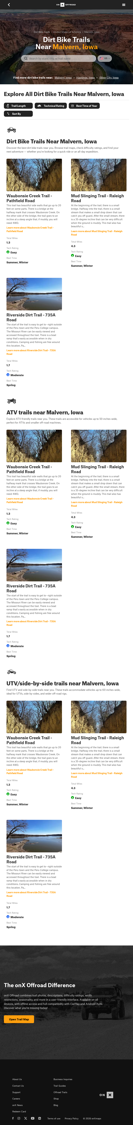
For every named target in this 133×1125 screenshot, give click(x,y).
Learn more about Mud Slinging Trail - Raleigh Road (98, 213)
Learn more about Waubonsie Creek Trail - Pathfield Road (34, 213)
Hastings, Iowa (85, 77)
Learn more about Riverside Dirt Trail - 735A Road (34, 332)
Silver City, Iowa (109, 77)
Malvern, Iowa (63, 77)
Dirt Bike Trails (42, 31)
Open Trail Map (19, 1019)
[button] (18, 106)
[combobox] (61, 58)
